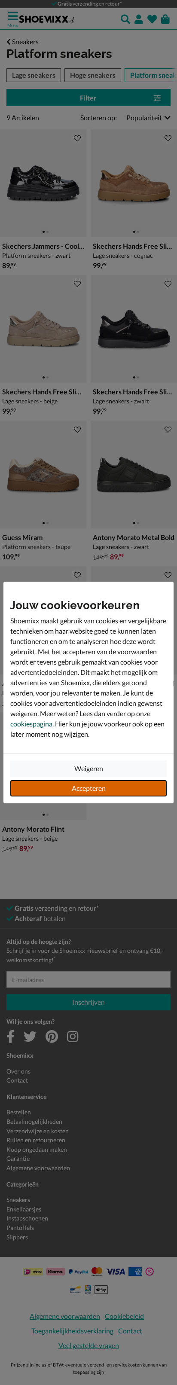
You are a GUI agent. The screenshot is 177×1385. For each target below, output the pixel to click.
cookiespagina (31, 724)
